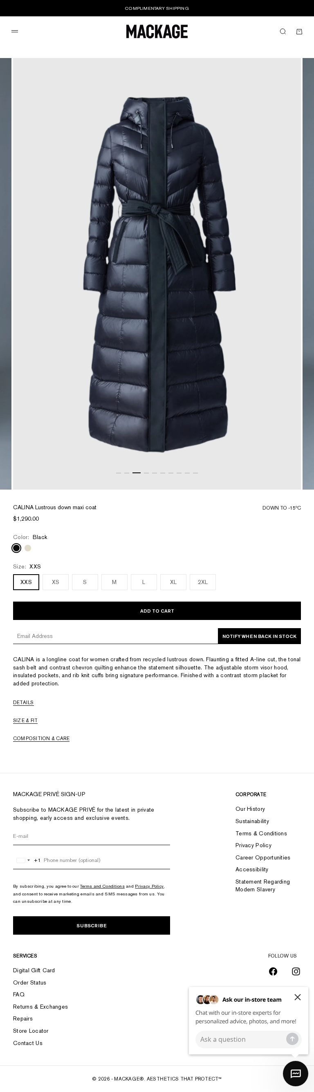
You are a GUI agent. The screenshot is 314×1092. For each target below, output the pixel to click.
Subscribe (91, 925)
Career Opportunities (263, 857)
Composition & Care (41, 738)
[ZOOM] (284, 473)
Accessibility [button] (252, 869)
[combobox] (27, 860)
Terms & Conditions (261, 833)
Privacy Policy (149, 886)
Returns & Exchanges (40, 1006)
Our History (250, 808)
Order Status (29, 982)
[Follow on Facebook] (273, 971)
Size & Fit (25, 720)
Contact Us (28, 1043)
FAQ (19, 994)
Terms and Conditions (102, 886)
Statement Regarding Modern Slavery (263, 885)
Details (23, 702)
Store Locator (31, 1030)
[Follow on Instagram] (296, 971)
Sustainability (252, 821)
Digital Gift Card (34, 970)
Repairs (23, 1018)
